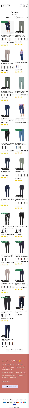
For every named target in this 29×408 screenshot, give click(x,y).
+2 (27, 203)
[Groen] (16, 39)
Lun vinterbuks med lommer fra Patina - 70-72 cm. (21, 256)
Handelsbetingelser (21, 399)
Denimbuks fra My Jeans (21, 62)
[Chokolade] (5, 343)
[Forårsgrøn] (24, 203)
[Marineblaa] (10, 67)
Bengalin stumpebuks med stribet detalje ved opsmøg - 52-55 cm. (7, 36)
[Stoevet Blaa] (16, 147)
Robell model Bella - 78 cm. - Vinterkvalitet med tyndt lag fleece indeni (7, 256)
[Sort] (24, 39)
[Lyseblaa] (13, 95)
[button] (5, 45)
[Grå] (19, 259)
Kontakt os (6, 399)
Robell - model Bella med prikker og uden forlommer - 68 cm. (7, 228)
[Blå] (16, 66)
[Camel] (12, 343)
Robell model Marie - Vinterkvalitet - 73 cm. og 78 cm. (21, 285)
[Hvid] (9, 39)
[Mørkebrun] (27, 175)
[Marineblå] (2, 39)
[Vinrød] (21, 259)
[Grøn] (5, 39)
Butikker (12, 399)
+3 (13, 67)
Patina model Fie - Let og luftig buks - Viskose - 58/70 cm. (7, 145)
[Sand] (19, 39)
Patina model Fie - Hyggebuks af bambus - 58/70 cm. (21, 145)
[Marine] (21, 39)
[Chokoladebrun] (24, 259)
